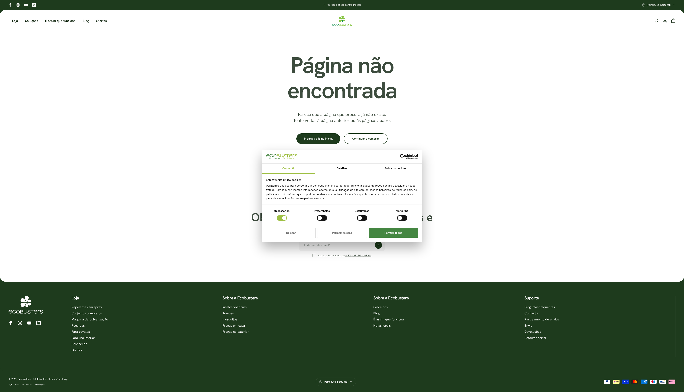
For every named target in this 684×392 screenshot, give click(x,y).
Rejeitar (291, 232)
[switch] (322, 218)
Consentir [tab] (288, 168)
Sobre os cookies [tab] (395, 168)
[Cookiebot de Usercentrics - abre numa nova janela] (402, 156)
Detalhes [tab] (342, 168)
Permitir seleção (342, 232)
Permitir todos (393, 232)
